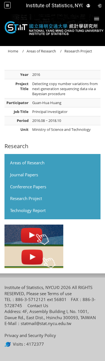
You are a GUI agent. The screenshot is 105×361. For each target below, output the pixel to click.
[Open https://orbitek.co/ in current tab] (8, 344)
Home (13, 51)
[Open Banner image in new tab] (33, 235)
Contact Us (37, 305)
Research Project (26, 198)
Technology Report (28, 210)
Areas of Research (27, 162)
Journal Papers (24, 174)
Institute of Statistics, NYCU (57, 5)
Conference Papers (28, 186)
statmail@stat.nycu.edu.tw (46, 323)
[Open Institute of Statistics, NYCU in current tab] (52, 27)
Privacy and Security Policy (30, 335)
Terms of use (59, 293)
